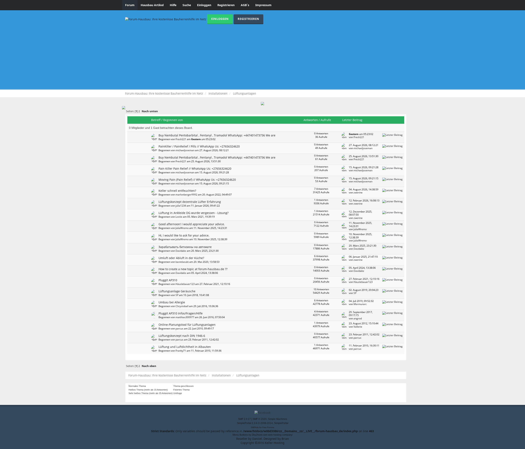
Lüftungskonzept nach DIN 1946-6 (182, 336)
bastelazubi (182, 261)
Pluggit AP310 (168, 280)
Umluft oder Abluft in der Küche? (181, 258)
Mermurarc (360, 304)
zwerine (358, 192)
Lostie (179, 216)
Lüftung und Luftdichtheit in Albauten (185, 347)
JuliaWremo (182, 228)
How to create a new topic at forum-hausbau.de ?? (193, 269)
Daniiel (257, 439)
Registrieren (226, 5)
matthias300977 (185, 317)
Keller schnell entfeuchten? (177, 191)
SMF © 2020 (260, 419)
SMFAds (255, 427)
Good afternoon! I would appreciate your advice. (192, 224)
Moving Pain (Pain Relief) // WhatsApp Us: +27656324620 (197, 180)
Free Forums (268, 427)
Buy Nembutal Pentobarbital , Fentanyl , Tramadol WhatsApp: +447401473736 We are (217, 135)
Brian (285, 439)
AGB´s (245, 5)
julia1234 (181, 205)
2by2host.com (259, 434)
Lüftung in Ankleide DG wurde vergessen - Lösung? (193, 213)
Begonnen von (173, 120)
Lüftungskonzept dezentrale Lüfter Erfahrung (190, 202)
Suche (187, 5)
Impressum (263, 5)
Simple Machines (277, 419)
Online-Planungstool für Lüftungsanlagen (187, 325)
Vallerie (358, 326)
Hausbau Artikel (152, 5)
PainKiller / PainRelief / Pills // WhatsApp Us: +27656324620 (199, 146)
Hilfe (173, 5)
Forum (130, 5)
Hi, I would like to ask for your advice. (184, 235)
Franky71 (181, 350)
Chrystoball (182, 306)
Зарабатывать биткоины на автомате (185, 247)
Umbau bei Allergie (172, 302)
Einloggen (204, 5)
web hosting (275, 434)
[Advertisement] (262, 55)
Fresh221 (181, 139)
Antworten (311, 120)
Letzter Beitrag (352, 120)
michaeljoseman (185, 150)
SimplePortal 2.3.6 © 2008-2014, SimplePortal (262, 423)
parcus (179, 328)
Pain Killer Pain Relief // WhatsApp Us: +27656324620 (195, 168)
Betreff (156, 120)
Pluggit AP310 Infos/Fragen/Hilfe (181, 313)
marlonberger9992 (186, 194)
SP (177, 295)
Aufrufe (326, 120)
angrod (358, 318)
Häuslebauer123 (185, 284)
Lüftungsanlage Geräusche (177, 291)
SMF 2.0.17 (244, 419)
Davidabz (181, 250)
